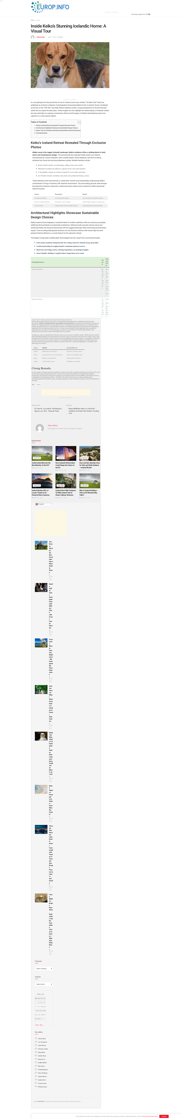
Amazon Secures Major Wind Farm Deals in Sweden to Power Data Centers (51, 703)
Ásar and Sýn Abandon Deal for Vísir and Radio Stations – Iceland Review (89, 465)
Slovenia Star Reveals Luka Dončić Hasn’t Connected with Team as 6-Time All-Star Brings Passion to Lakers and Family (51, 854)
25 (43, 1015)
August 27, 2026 (61, 470)
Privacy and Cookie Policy (150, 1116)
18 (43, 1011)
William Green (42, 1087)
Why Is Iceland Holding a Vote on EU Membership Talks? (88, 492)
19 (45, 1011)
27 (35, 1019)
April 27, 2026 (52, 37)
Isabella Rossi (42, 1056)
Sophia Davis (42, 1080)
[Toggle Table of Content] (78, 122)
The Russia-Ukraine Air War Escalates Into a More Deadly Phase (51, 557)
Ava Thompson (42, 1042)
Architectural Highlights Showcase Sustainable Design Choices (57, 128)
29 (39, 1019)
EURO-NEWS (42, 1063)
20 (35, 1015)
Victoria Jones (42, 1083)
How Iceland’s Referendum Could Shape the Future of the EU (65, 465)
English (41, 504)
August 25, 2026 (85, 470)
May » (41, 1025)
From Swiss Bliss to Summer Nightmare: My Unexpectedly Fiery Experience (51, 657)
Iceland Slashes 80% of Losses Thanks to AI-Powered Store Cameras (40, 492)
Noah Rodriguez (43, 1069)
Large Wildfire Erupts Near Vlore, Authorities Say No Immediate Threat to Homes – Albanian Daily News (51, 921)
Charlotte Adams (43, 1049)
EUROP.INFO (41, 1101)
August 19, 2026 (85, 497)
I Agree (164, 1116)
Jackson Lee (41, 1059)
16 (40, 1011)
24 (42, 1015)
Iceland (38, 20)
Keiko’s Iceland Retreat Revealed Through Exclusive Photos (55, 125)
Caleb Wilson (42, 1045)
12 (45, 1006)
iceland (38, 384)
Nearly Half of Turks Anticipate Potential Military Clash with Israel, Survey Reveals (51, 606)
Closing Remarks (41, 133)
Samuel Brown (42, 1076)
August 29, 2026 (37, 468)
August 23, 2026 (37, 497)
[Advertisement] (112, 5)
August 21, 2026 (61, 497)
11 (43, 1006)
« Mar (36, 1025)
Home (32, 20)
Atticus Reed (41, 37)
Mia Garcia (41, 1066)
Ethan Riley (41, 1052)
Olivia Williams (42, 1073)
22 (39, 1015)
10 (42, 1006)
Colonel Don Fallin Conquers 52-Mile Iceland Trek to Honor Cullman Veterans (66, 492)
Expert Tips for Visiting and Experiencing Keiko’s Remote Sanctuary (58, 130)
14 (37, 1011)
